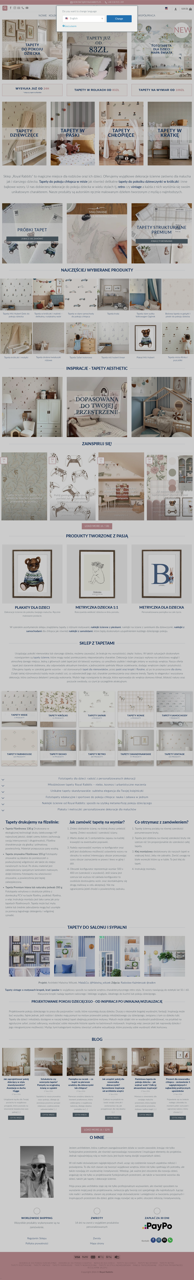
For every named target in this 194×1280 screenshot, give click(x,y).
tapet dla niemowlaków (95, 669)
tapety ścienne (41, 657)
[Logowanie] (175, 9)
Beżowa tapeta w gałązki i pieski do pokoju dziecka (177, 315)
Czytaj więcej (16, 1118)
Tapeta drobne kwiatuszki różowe (48, 358)
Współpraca (146, 15)
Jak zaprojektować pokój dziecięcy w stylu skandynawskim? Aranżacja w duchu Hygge (16, 1085)
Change (119, 19)
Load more (97, 526)
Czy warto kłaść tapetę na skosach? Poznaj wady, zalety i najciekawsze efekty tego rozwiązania (121, 493)
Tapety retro (167, 1263)
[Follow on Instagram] (14, 8)
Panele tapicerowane (145, 1265)
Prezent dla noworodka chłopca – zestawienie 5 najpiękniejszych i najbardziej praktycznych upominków (177, 1085)
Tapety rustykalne (21, 1265)
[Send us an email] (18, 8)
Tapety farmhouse (63, 1265)
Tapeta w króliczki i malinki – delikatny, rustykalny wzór (48, 315)
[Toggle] (3, 779)
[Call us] (23, 8)
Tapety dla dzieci (126, 1263)
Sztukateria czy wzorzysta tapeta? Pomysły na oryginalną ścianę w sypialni (48, 1083)
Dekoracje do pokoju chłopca (75, 1263)
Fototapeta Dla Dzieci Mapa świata (162, 49)
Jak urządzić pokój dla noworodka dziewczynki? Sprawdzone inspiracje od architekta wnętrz (113, 1085)
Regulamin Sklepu (37, 1238)
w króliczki (171, 181)
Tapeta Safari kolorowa (81, 357)
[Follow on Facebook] (10, 8)
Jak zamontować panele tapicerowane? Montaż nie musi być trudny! (170, 494)
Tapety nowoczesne (86, 1265)
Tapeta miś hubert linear (113, 357)
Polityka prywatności (37, 1243)
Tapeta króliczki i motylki (16, 357)
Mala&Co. (83, 983)
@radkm (151, 983)
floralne (140, 669)
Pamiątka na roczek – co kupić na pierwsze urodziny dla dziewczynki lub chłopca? (80, 1083)
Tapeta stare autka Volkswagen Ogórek (145, 315)
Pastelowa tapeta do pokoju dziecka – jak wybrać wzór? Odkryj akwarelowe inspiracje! (145, 1083)
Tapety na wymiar (148, 1263)
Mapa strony (97, 1243)
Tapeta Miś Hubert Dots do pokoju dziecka (16, 315)
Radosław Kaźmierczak (133, 983)
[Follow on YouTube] (27, 8)
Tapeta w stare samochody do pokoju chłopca (81, 315)
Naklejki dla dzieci (104, 1263)
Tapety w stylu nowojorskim (115, 1265)
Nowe (43, 15)
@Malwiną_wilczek (100, 983)
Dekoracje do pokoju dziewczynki (38, 1263)
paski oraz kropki (125, 669)
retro (121, 187)
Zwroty (97, 1238)
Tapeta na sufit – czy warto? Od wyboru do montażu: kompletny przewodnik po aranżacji (24, 498)
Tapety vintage (42, 1265)
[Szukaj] (4, 8)
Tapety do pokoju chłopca (57, 181)
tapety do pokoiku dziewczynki (141, 181)
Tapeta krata (113, 314)
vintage (136, 187)
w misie (82, 181)
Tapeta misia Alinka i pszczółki (178, 358)
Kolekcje (55, 15)
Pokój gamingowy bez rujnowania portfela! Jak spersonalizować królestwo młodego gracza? (73, 498)
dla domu (176, 669)
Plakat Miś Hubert (145, 357)
